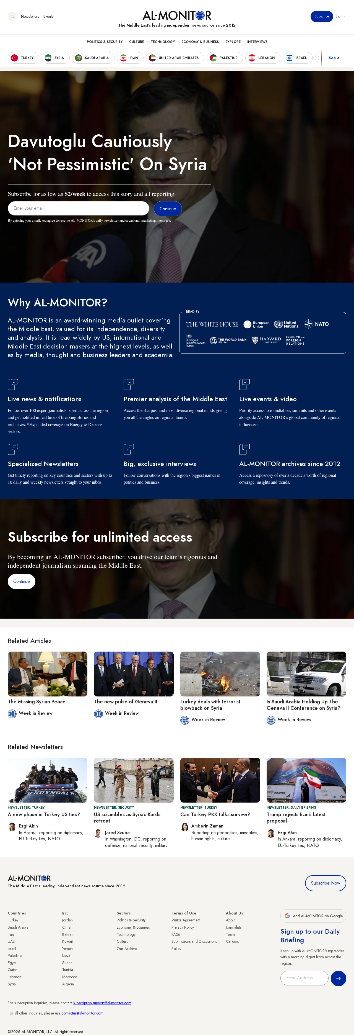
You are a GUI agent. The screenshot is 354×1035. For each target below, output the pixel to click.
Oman (67, 927)
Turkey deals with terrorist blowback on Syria (210, 705)
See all (335, 58)
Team (230, 934)
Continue (21, 581)
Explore (233, 41)
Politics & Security (105, 41)
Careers (232, 941)
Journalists (233, 927)
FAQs (175, 934)
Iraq (65, 913)
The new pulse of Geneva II (125, 701)
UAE (11, 941)
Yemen (67, 948)
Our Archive (127, 948)
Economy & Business (200, 41)
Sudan (67, 962)
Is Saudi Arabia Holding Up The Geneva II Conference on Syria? (303, 705)
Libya (66, 955)
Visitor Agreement (185, 920)
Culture (136, 41)
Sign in (340, 16)
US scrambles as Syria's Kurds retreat (127, 817)
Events (48, 16)
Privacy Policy (182, 927)
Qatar (12, 969)
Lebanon (14, 977)
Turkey (13, 920)
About (230, 920)
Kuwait (67, 941)
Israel (12, 948)
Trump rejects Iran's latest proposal (296, 817)
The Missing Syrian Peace (37, 701)
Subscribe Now (325, 883)
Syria (12, 984)
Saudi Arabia (18, 927)
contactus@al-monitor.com (82, 1013)
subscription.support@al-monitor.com (102, 1003)
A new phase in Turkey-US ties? (44, 814)
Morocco (69, 977)
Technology (163, 41)
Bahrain (68, 934)
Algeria (68, 984)
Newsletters (30, 16)
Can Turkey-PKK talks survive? (215, 814)
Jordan (67, 920)
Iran (11, 934)
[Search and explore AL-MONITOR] (12, 16)
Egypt (12, 962)
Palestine (15, 955)
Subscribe (322, 16)
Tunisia (67, 969)
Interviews (257, 41)
